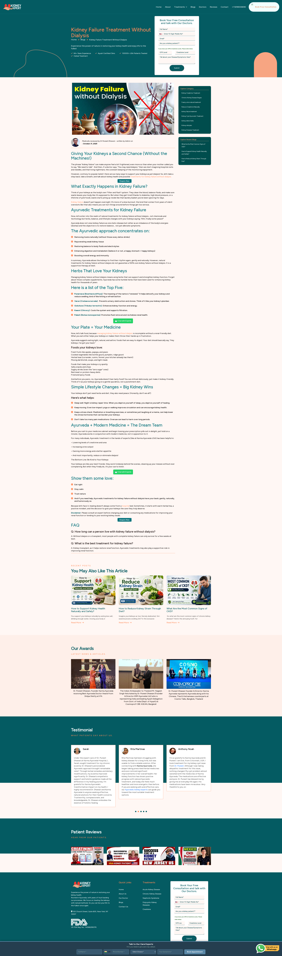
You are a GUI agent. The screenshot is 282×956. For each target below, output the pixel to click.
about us (122, 886)
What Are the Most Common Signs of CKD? (193, 145)
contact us (123, 899)
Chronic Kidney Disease (152, 886)
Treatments (179, 7)
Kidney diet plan (187, 125)
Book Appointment (195, 952)
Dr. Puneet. (131, 766)
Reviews (213, 7)
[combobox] (161, 34)
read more (76, 622)
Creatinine (147, 901)
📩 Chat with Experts (123, 321)
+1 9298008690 (239, 7)
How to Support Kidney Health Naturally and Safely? (194, 153)
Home (158, 7)
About (168, 7)
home (121, 882)
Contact (224, 7)
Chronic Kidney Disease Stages (192, 97)
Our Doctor (123, 890)
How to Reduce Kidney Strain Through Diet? (194, 160)
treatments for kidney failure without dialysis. (150, 176)
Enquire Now (125, 181)
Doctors (202, 7)
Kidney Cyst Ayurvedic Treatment (192, 116)
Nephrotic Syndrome (151, 890)
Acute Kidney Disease (151, 882)
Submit (177, 68)
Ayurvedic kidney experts (88, 789)
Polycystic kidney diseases (150, 895)
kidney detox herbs (188, 121)
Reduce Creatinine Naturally (191, 107)
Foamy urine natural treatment (191, 102)
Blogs (193, 7)
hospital (126, 506)
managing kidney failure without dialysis (115, 333)
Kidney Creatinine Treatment (191, 93)
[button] (135, 803)
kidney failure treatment (189, 111)
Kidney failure (77, 202)
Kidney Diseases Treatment (190, 130)
